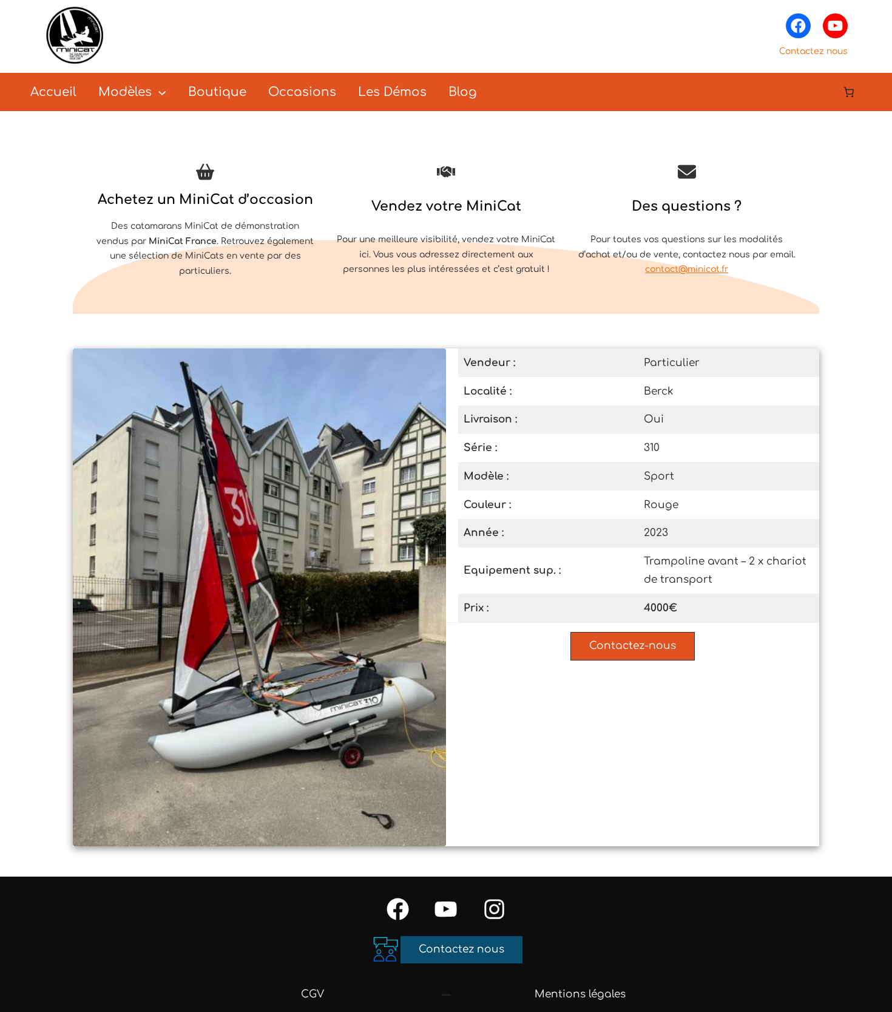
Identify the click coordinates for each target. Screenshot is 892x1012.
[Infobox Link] (205, 227)
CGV (312, 994)
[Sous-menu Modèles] (162, 91)
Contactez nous (813, 51)
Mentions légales (580, 994)
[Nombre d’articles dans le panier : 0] (849, 92)
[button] (632, 646)
